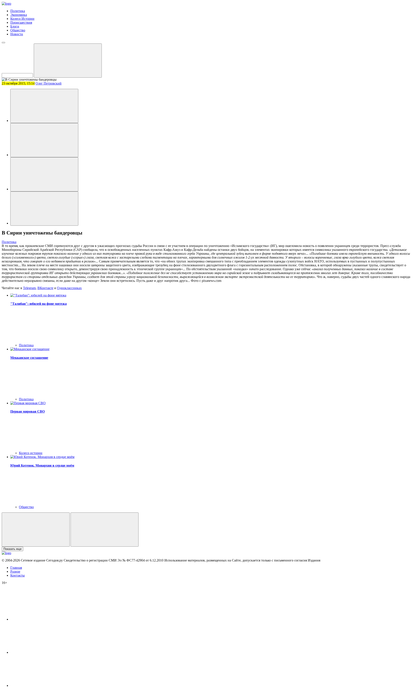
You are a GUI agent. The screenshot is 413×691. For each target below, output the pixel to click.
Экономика (18, 15)
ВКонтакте (45, 288)
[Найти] (68, 60)
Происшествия (21, 22)
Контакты (17, 575)
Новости (16, 34)
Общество (17, 30)
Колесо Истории (22, 18)
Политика (17, 11)
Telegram (29, 288)
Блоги (14, 26)
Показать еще (12, 549)
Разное (15, 571)
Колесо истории (30, 453)
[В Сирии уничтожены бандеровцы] (44, 106)
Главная (16, 567)
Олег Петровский (48, 83)
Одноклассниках (69, 288)
